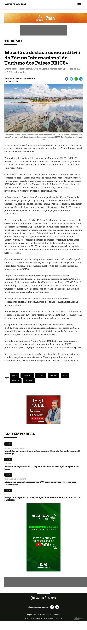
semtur (15, 381)
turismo (29, 381)
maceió (53, 375)
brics (14, 375)
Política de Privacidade (50, 614)
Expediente (32, 614)
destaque (27, 375)
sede (65, 375)
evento (40, 375)
